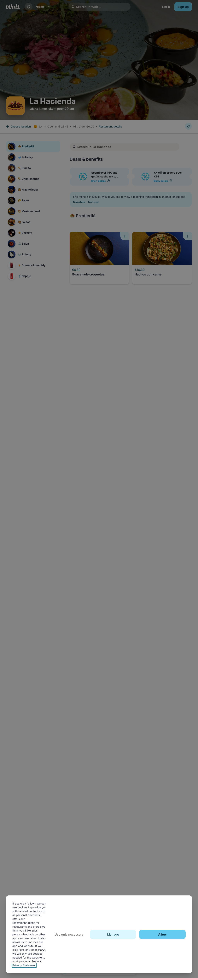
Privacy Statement (24, 965)
